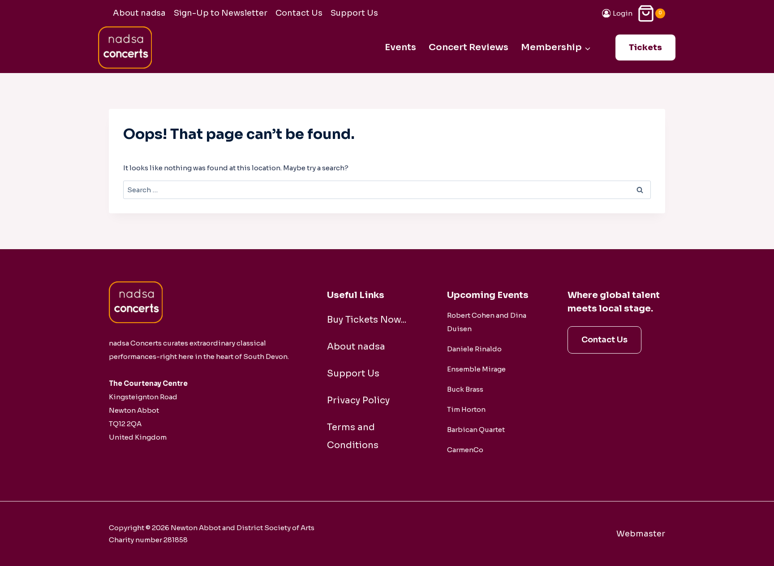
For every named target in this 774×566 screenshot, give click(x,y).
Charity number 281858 (148, 540)
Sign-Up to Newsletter (220, 13)
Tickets (645, 47)
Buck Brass (465, 389)
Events (400, 47)
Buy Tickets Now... (366, 319)
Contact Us (298, 13)
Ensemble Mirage (476, 369)
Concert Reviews (468, 47)
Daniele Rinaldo (474, 349)
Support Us (354, 13)
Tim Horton (466, 409)
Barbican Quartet (476, 429)
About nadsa (139, 13)
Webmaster (640, 534)
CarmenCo (465, 449)
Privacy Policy (358, 400)
